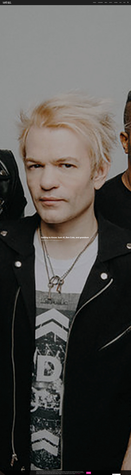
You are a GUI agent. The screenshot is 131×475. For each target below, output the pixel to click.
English (114, 474)
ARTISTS (110, 2)
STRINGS (94, 2)
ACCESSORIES (100, 2)
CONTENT (115, 2)
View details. (78, 473)
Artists (54, 240)
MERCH (106, 2)
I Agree (88, 472)
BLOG (120, 2)
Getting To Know (59, 240)
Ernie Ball (44, 240)
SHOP (124, 2)
